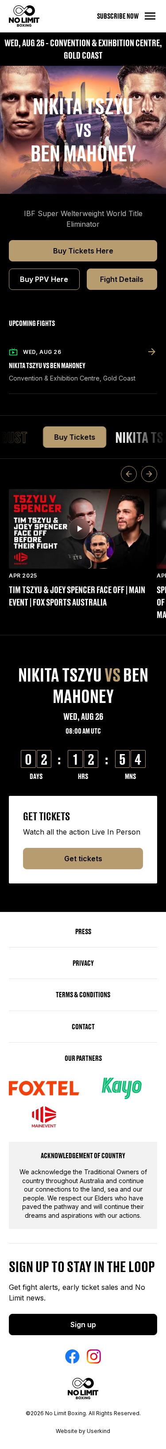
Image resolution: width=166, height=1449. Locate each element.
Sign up (83, 1324)
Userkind (98, 1431)
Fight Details (121, 279)
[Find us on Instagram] (94, 1356)
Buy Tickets (68, 437)
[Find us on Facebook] (72, 1356)
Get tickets (83, 858)
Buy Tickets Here (83, 250)
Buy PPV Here (44, 279)
